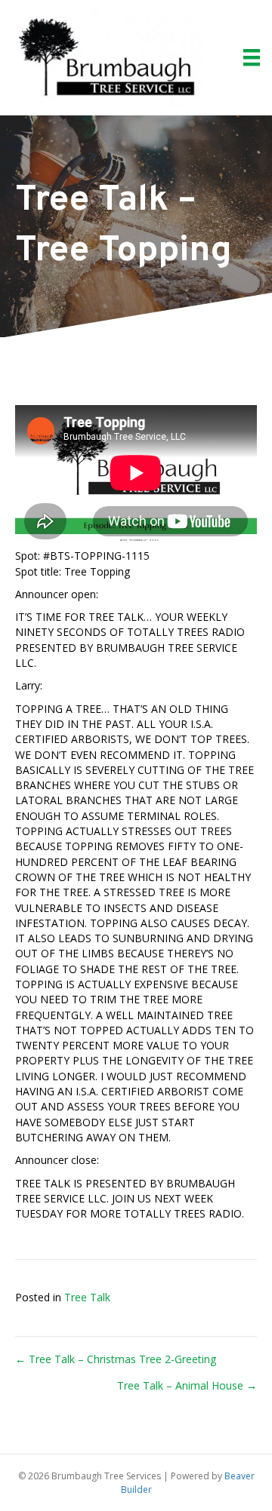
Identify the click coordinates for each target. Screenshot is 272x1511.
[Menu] (251, 57)
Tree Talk (87, 1297)
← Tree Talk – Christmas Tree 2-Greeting (115, 1359)
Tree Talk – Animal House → (187, 1385)
